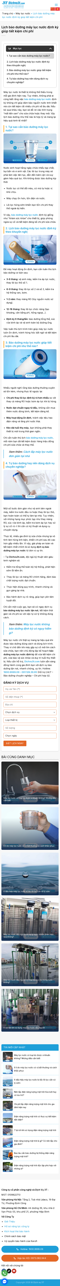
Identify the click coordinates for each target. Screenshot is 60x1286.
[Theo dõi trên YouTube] (14, 1271)
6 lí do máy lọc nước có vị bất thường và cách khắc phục (28, 846)
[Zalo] (4, 1281)
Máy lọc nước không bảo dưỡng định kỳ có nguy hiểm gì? (30, 628)
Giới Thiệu (9, 1221)
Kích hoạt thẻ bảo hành (16, 1231)
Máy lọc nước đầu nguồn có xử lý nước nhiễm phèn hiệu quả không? (28, 935)
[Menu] (56, 4)
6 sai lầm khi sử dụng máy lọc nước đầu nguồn (24, 1028)
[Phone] (4, 1273)
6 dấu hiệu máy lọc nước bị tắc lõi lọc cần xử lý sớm (26, 891)
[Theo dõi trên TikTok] (9, 1271)
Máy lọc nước (23, 13)
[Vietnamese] (57, 8)
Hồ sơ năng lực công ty (16, 1226)
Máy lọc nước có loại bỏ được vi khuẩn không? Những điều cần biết (29, 799)
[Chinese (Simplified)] (53, 8)
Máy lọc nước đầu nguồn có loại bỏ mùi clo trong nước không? (27, 981)
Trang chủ (7, 13)
